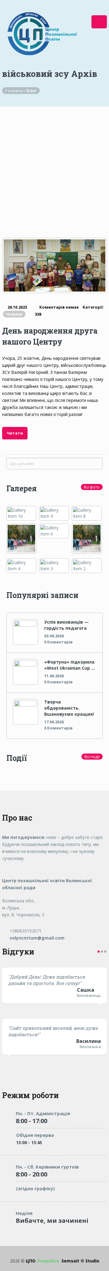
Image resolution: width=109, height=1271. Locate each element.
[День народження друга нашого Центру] (54, 265)
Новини (14, 314)
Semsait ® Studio (68, 1261)
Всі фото (92, 487)
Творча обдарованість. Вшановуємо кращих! (69, 708)
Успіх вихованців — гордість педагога (66, 625)
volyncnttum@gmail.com (36, 938)
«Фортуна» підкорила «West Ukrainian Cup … (69, 665)
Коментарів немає (59, 307)
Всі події (92, 756)
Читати (15, 433)
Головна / (16, 90)
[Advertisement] (54, 165)
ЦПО (30, 1261)
